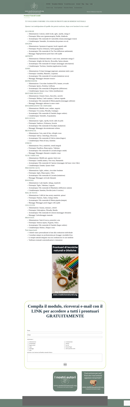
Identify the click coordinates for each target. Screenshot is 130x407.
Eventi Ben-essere (69, 4)
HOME (48, 4)
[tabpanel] (76, 4)
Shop (87, 4)
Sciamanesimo (78, 7)
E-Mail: (29, 335)
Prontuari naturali (27, 17)
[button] (93, 371)
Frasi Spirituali (58, 7)
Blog (83, 4)
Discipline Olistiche (57, 4)
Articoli (78, 4)
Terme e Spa (49, 7)
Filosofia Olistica (68, 7)
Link (91, 4)
